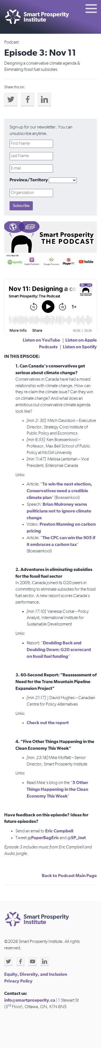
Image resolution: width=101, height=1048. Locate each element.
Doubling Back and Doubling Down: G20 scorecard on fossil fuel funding (59, 650)
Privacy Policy (18, 981)
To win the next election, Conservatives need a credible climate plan (59, 491)
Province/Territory (29, 180)
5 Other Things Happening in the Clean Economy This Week (57, 789)
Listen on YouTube (41, 340)
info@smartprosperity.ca (29, 1000)
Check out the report (48, 722)
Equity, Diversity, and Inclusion (35, 974)
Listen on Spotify (80, 347)
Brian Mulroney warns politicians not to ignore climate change (59, 511)
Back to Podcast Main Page (69, 875)
